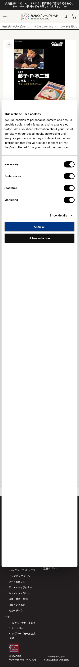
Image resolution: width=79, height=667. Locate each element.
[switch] (69, 176)
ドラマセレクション (19, 576)
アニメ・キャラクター (20, 587)
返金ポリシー (50, 568)
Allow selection (39, 238)
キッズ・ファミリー (19, 593)
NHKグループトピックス (22, 570)
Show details (58, 215)
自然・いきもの (17, 605)
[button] (5, 16)
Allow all (39, 227)
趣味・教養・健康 (18, 599)
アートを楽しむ (17, 582)
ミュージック (16, 610)
